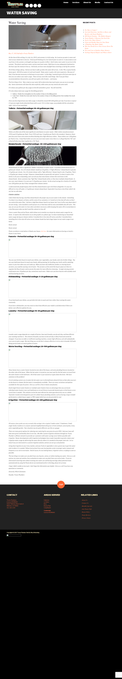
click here (44, 231)
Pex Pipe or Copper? (91, 30)
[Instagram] (31, 5)
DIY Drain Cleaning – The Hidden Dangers (98, 36)
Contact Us (108, 2)
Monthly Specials (87, 506)
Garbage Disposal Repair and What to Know (98, 52)
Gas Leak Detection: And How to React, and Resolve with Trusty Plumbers (98, 33)
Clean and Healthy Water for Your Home (97, 42)
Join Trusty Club (87, 509)
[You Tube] (35, 5)
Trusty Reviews (86, 515)
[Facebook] (27, 5)
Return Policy (86, 512)
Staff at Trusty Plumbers (26, 53)
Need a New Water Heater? (93, 40)
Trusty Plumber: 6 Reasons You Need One (97, 38)
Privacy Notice (86, 518)
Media (97, 2)
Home (65, 2)
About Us (87, 2)
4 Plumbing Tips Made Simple (94, 44)
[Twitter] (39, 5)
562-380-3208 (11, 508)
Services (75, 2)
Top (61, 485)
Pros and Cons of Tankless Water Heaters (97, 50)
